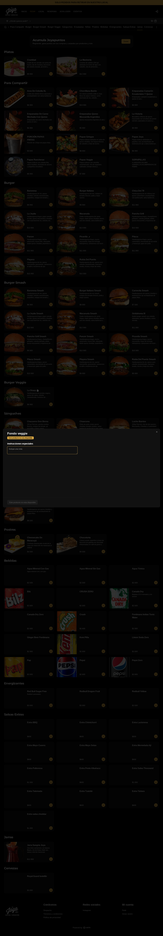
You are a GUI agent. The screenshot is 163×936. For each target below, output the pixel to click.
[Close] (157, 432)
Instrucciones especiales (20, 443)
